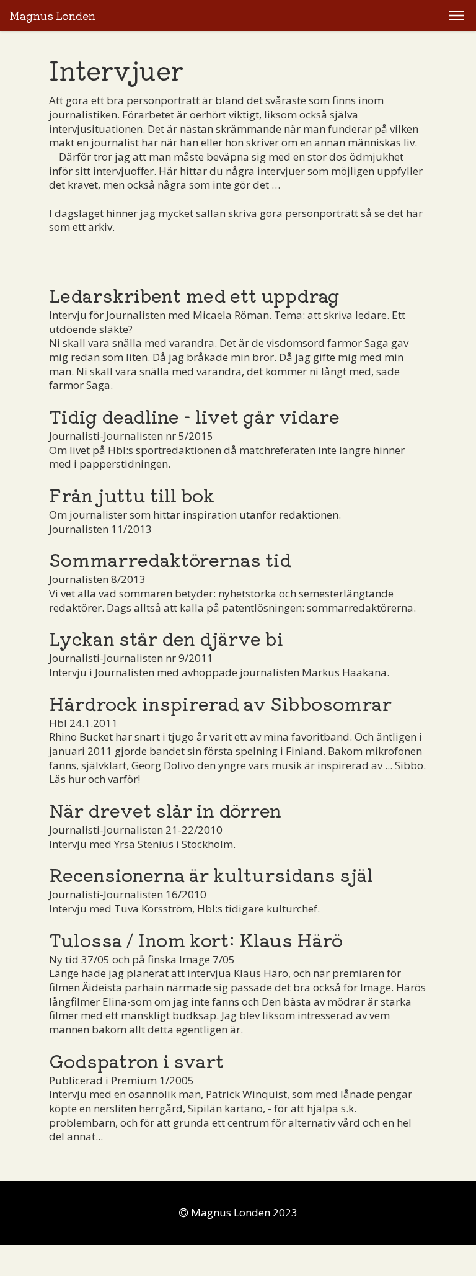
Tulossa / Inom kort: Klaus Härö (196, 939)
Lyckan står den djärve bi (166, 638)
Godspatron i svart (136, 1060)
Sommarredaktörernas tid (170, 559)
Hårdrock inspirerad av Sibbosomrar (220, 703)
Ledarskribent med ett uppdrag (194, 295)
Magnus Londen (52, 16)
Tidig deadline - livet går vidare (194, 416)
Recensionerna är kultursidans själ (211, 874)
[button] (457, 15)
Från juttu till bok (131, 494)
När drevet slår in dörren (165, 809)
